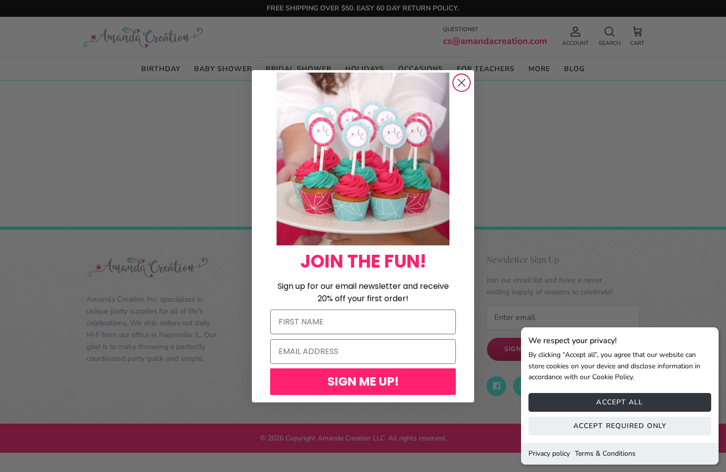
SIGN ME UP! (363, 381)
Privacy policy (549, 453)
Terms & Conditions (605, 453)
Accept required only (619, 426)
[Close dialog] (461, 82)
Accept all (619, 402)
